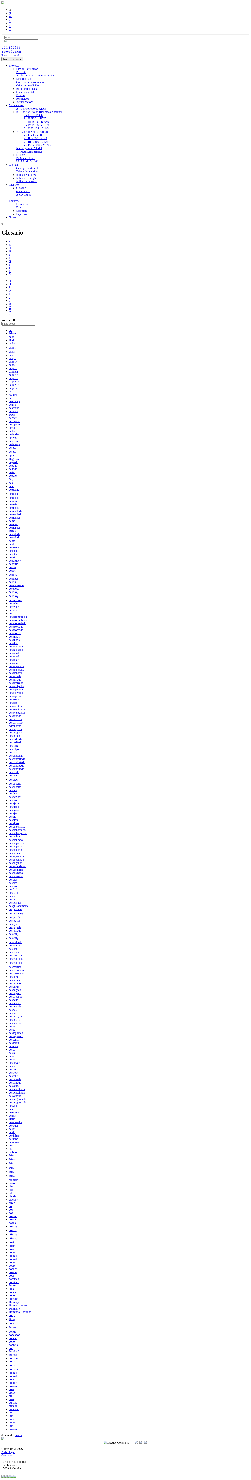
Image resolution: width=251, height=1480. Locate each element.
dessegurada (16, 1033)
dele (11, 486)
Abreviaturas (23, 194)
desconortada (16, 765)
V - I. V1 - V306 (33, 135)
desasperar (15, 696)
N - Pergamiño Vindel (29, 148)
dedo (12, 431)
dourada (13, 1372)
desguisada (15, 902)
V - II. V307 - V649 (35, 138)
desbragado (15, 732)
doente (13, 1272)
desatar (13, 702)
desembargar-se (18, 833)
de (10, 398)
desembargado (17, 829)
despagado (15, 993)
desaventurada (17, 709)
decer (12, 427)
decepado (14, 424)
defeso (12, 455)
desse (12, 1029)
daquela (13, 371)
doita (12, 1288)
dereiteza (14, 588)
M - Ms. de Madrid (27, 161)
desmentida (15, 955)
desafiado (14, 639)
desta (12, 1052)
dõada (12, 1222)
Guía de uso (23, 191)
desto (12, 1059)
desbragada (15, 729)
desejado (14, 806)
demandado (15, 514)
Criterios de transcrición (30, 82)
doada (12, 1219)
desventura (15, 1095)
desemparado (16, 846)
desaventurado (17, 712)
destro (12, 1069)
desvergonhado (17, 1102)
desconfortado (17, 762)
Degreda (14, 459)
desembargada (17, 826)
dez (11, 1145)
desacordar (15, 633)
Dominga (14, 1302)
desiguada (14, 917)
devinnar (14, 1142)
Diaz (12, 1155)
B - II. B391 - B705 (35, 118)
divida (12, 1196)
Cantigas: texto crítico (28, 168)
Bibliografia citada (26, 88)
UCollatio (22, 204)
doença (13, 1268)
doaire (12, 1242)
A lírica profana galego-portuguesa (36, 75)
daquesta (14, 381)
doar (11, 1249)
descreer (14, 775)
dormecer (14, 1358)
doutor (12, 1382)
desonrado (15, 983)
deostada (14, 547)
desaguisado (16, 649)
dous (11, 1379)
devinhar (14, 1135)
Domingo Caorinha (20, 1311)
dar (10, 391)
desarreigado (16, 686)
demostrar (14, 527)
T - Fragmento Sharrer (29, 151)
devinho (13, 1138)
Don (12, 1319)
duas (11, 1399)
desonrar (14, 986)
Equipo (20, 95)
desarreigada (16, 682)
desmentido (16, 958)
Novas (12, 217)
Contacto (6, 1455)
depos (13, 570)
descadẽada (15, 739)
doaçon (13, 1216)
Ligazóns (21, 214)
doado (13, 1226)
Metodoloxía (23, 78)
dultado (13, 1405)
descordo (14, 772)
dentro (12, 544)
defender (14, 434)
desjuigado (15, 930)
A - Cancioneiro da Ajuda (31, 108)
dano (12, 364)
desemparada (16, 843)
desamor (14, 663)
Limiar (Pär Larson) (27, 68)
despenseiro (15, 1006)
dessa (12, 1026)
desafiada (14, 636)
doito (12, 1295)
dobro (12, 1265)
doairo (12, 1245)
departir (13, 563)
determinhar (16, 1112)
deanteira (14, 407)
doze (11, 1389)
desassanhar (16, 699)
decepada (14, 421)
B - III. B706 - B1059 (36, 121)
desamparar (15, 672)
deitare (13, 475)
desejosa (14, 820)
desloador (14, 945)
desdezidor (15, 796)
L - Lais (20, 154)
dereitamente (16, 585)
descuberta (15, 783)
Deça (12, 414)
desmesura (15, 966)
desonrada (15, 980)
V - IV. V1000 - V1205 (37, 144)
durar (12, 1422)
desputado (15, 1023)
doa (11, 1209)
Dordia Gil (15, 1351)
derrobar (14, 610)
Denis (12, 530)
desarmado (15, 679)
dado (12, 343)
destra (12, 1066)
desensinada (16, 872)
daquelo (13, 378)
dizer (12, 1203)
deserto (13, 882)
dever (12, 1128)
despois (13, 1009)
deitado (13, 468)
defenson (14, 441)
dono (12, 1341)
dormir (13, 1361)
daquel (13, 368)
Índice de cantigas (26, 178)
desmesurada (16, 970)
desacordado (16, 629)
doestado (14, 1282)
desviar (13, 1105)
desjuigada (15, 927)
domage (13, 1298)
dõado (13, 1234)
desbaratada (15, 719)
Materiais (21, 210)
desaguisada (16, 646)
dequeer (13, 578)
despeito (13, 999)
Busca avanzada (10, 55)
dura (11, 1419)
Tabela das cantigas (27, 171)
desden (13, 790)
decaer (12, 417)
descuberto (15, 786)
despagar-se (15, 996)
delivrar (13, 501)
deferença (14, 444)
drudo (12, 1392)
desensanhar (16, 869)
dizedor (13, 1199)
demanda (14, 507)
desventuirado (17, 1092)
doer (11, 1275)
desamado (14, 656)
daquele (13, 374)
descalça (14, 745)
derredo (13, 603)
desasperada (16, 689)
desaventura (16, 706)
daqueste (14, 384)
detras (12, 1115)
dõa (11, 1212)
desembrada (16, 836)
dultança (14, 1409)
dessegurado (16, 1036)
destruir (13, 1076)
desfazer (13, 886)
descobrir (14, 752)
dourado (13, 1376)
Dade (12, 340)
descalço (14, 749)
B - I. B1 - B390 (33, 115)
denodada (14, 534)
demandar (14, 517)
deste (12, 1056)
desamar (13, 659)
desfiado (14, 892)
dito (11, 1193)
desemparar (15, 849)
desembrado (16, 839)
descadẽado (15, 742)
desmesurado (16, 973)
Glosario (21, 187)
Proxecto (21, 72)
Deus (12, 1119)
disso (12, 1183)
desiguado (15, 920)
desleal (13, 933)
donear (13, 1338)
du (10, 1395)
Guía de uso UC (25, 92)
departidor (15, 560)
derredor (14, 606)
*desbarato (15, 725)
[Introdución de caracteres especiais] (5, 41)
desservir (14, 1042)
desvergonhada (17, 1099)
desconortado (16, 768)
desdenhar (15, 793)
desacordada (16, 626)
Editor (19, 207)
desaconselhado (18, 620)
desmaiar (14, 952)
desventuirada (17, 1089)
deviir (12, 1132)
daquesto (14, 388)
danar (12, 355)
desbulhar (14, 735)
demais (13, 504)
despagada (15, 990)
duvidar (13, 1429)
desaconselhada (18, 616)
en (10, 16)
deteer (12, 1109)
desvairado (15, 1082)
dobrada (13, 1255)
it (9, 19)
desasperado (16, 692)
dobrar (12, 1262)
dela (11, 482)
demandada (15, 511)
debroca (13, 411)
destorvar (14, 1062)
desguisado (16, 909)
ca (10, 29)
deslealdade (15, 942)
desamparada (16, 666)
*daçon (13, 333)
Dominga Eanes (18, 1305)
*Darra (13, 394)
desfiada (13, 889)
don (12, 1315)
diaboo (13, 1152)
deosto (12, 557)
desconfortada (17, 758)
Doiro (12, 1285)
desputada (14, 1019)
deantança (14, 401)
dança (12, 358)
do (10, 1206)
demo (12, 520)
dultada (13, 1402)
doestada (14, 1278)
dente (12, 540)
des (11, 613)
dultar (12, 1412)
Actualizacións (24, 101)
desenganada (16, 856)
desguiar (14, 899)
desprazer (14, 1013)
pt (10, 13)
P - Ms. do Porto (25, 158)
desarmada (15, 676)
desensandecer (17, 866)
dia (10, 1148)
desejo (12, 816)
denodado (14, 537)
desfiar (13, 896)
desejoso (14, 823)
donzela (13, 1344)
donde (12, 1331)
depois (12, 567)
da (10, 330)
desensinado (16, 876)
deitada (13, 465)
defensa (13, 437)
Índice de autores (26, 174)
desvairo (14, 1085)
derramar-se (15, 600)
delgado (13, 497)
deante (12, 404)
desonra (13, 976)
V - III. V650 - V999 (36, 141)
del (11, 478)
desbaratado (16, 722)
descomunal (16, 755)
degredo (13, 462)
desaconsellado (17, 623)
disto (11, 1186)
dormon (13, 1369)
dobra (12, 1252)
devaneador (15, 1122)
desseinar (14, 1039)
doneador (14, 1334)
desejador (14, 810)
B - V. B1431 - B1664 (36, 128)
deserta (13, 879)
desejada (14, 803)
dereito (13, 591)
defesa (13, 447)
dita (11, 1189)
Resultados (22, 98)
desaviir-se (15, 715)
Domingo (14, 1308)
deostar (13, 554)
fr (10, 26)
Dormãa (13, 1354)
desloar (13, 948)
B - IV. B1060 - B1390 (37, 125)
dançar (13, 361)
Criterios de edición (27, 85)
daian (12, 351)
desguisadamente (18, 906)
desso (12, 1049)
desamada (14, 653)
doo (11, 1348)
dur (11, 1415)
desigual (13, 924)
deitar (12, 472)
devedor (13, 1125)
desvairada (15, 1079)
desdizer (13, 800)
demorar (13, 524)
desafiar (13, 643)
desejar (13, 813)
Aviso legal (8, 1452)
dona (12, 1323)
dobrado (13, 1259)
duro (11, 1425)
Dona (13, 1327)
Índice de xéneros (26, 181)
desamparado (16, 669)
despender (15, 1003)
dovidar (13, 1386)
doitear (13, 1292)
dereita (13, 582)
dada (11, 336)
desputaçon (15, 1016)
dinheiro (13, 1179)
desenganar (15, 863)
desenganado (16, 859)
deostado (14, 550)
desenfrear (15, 853)
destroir (13, 1072)
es (10, 22)
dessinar (13, 1046)
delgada (14, 489)
